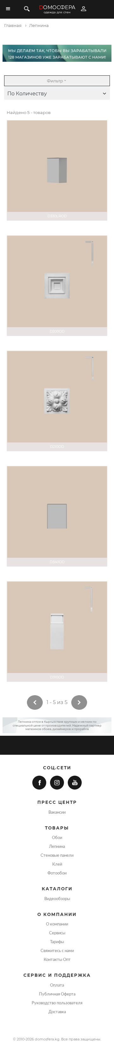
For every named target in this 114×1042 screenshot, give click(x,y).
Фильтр (55, 80)
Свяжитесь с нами (57, 951)
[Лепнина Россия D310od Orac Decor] (57, 631)
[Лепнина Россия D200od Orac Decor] (57, 286)
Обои (57, 838)
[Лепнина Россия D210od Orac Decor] (57, 401)
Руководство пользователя (57, 1003)
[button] (57, 93)
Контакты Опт (57, 959)
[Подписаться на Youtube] (75, 783)
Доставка (57, 1012)
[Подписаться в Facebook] (39, 783)
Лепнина (57, 846)
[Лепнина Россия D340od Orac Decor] (57, 516)
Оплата (57, 985)
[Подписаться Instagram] (57, 783)
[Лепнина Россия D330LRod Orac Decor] (57, 170)
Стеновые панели (57, 855)
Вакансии (57, 812)
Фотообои (57, 873)
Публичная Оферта (57, 994)
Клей (57, 864)
